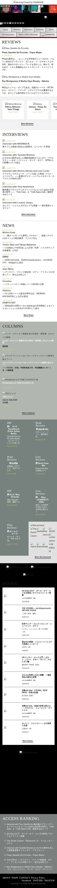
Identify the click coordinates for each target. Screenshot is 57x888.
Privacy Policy (38, 878)
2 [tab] (5, 23)
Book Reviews (40, 424)
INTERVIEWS (15, 134)
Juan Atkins (8, 269)
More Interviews (28, 214)
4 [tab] (10, 23)
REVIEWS (11, 42)
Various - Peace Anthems (38, 108)
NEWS (8, 225)
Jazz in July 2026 (9, 400)
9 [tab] (23, 23)
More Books (27, 741)
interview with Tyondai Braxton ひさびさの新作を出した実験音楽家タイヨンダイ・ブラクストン (30, 849)
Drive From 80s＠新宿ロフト (42, 469)
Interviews (28, 30)
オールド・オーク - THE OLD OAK (13, 539)
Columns (40, 30)
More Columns (28, 413)
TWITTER (38, 880)
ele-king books (8, 35)
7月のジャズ (7, 397)
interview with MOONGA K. (16, 144)
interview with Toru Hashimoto (18, 186)
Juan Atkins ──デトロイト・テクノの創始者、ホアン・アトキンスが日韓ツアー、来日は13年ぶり (29, 861)
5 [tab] (13, 23)
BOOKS (9, 583)
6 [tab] (15, 23)
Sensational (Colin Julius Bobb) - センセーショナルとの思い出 (14, 439)
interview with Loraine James (17, 202)
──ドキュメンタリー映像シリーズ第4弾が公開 (23, 284)
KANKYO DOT (9, 303)
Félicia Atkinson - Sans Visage (13, 108)
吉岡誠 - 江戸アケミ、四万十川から (13, 468)
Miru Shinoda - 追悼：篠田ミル (13, 501)
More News (28, 315)
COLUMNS (12, 326)
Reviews (17, 30)
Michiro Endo (8, 232)
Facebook (26, 880)
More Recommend (43, 557)
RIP (9, 422)
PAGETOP (50, 880)
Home (5, 30)
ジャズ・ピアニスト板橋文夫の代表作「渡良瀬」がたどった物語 (28, 342)
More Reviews (27, 124)
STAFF (15, 878)
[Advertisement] (28, 785)
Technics (6, 290)
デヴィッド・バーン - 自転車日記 (42, 434)
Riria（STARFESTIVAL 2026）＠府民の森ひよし (42, 508)
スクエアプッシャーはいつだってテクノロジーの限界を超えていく (28, 364)
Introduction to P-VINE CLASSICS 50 (18, 383)
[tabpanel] (28, 23)
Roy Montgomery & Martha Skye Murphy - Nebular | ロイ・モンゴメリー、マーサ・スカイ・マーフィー (30, 868)
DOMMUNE (50, 35)
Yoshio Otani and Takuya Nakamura (19, 245)
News (51, 30)
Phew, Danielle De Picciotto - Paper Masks (22, 52)
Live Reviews (40, 458)
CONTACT (24, 878)
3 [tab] (8, 23)
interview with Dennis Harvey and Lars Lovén (25, 171)
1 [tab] (2, 23)
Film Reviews (12, 526)
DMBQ (5, 257)
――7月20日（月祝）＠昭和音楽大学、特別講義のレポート (26, 368)
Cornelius (7, 281)
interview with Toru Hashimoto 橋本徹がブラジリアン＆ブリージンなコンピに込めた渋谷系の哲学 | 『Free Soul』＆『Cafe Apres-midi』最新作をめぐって (30, 826)
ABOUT (6, 878)
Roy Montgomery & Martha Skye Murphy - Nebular (25, 81)
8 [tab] (20, 23)
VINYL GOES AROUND (28, 35)
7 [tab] (18, 23)
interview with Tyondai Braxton (18, 155)
